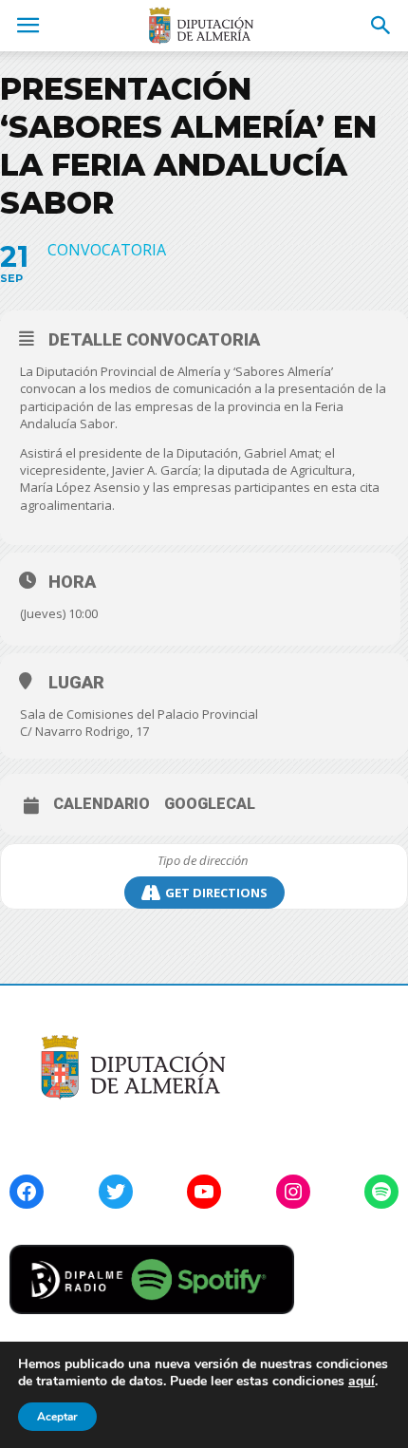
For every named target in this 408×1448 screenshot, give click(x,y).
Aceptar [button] (57, 1416)
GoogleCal (209, 804)
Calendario (101, 804)
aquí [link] (361, 1381)
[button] (381, 25)
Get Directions (216, 892)
